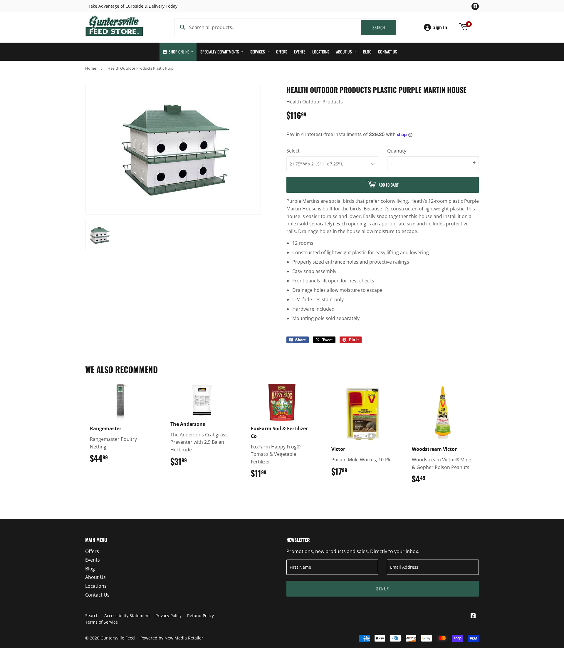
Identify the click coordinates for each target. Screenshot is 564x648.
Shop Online (179, 51)
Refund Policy (200, 615)
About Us (344, 51)
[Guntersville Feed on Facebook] (473, 616)
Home (90, 68)
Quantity (396, 151)
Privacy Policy (168, 615)
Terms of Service (101, 622)
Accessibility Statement (127, 615)
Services (258, 51)
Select (293, 151)
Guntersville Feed (117, 638)
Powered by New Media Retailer (171, 638)
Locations (320, 51)
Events (300, 51)
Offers (281, 51)
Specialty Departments (220, 51)
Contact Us (387, 51)
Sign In (440, 27)
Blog (367, 51)
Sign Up (382, 588)
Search (384, 27)
